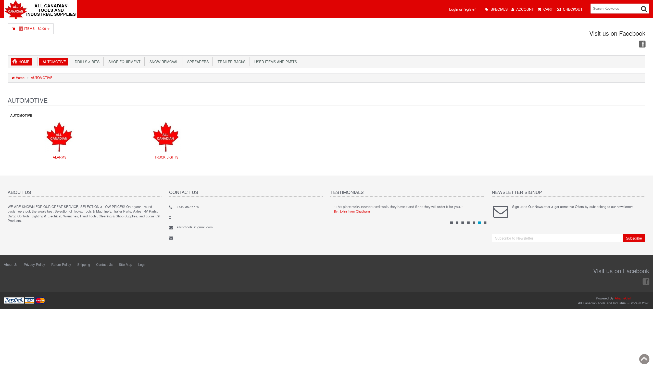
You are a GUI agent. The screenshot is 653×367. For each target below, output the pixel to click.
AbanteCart (623, 298)
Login (142, 264)
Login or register (462, 9)
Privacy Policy (34, 264)
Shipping (83, 264)
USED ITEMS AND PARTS (274, 61)
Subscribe (634, 238)
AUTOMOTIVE (53, 61)
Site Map (125, 264)
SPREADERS (197, 61)
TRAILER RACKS (230, 61)
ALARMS (60, 157)
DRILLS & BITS (86, 61)
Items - (33, 28)
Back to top (644, 359)
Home (24, 61)
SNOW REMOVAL (162, 61)
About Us (11, 264)
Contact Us (104, 264)
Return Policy (61, 264)
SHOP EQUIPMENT (123, 61)
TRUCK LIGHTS (166, 157)
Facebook (642, 44)
